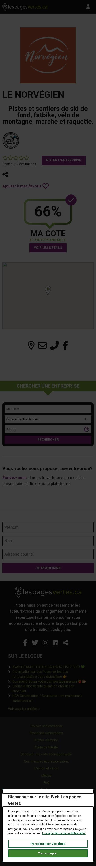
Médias (46, 776)
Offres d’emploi (46, 740)
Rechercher (48, 440)
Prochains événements (46, 733)
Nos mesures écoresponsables (46, 761)
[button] (5, 174)
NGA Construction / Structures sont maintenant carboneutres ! (50, 698)
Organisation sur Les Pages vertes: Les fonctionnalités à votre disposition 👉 (50, 674)
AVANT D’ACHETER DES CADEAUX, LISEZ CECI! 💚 (48, 667)
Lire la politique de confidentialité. (64, 833)
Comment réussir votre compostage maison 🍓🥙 (49, 681)
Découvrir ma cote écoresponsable (46, 754)
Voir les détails (48, 248)
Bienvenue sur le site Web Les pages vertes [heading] (44, 800)
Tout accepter (48, 853)
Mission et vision (46, 768)
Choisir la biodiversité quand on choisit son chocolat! (50, 688)
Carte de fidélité (46, 747)
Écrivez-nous (14, 477)
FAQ (46, 783)
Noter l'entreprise (63, 160)
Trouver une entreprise (46, 726)
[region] (48, 295)
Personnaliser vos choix (48, 843)
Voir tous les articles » (24, 709)
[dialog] (48, 825)
